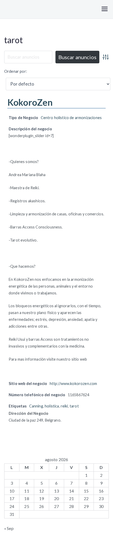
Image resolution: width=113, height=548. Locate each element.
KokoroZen (30, 102)
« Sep (9, 528)
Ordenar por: (15, 71)
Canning (36, 406)
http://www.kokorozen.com (73, 383)
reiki (64, 406)
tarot (13, 40)
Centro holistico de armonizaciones (71, 117)
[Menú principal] (104, 9)
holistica (52, 406)
